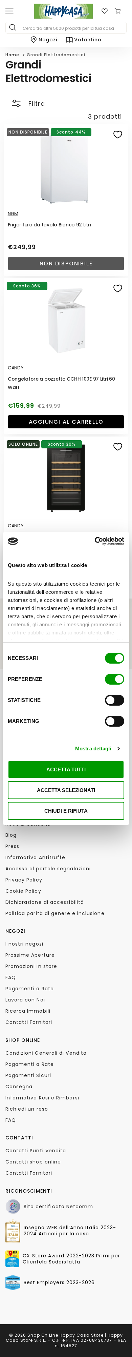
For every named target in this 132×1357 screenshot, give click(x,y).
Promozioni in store (31, 966)
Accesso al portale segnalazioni (48, 868)
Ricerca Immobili (27, 1011)
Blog (11, 835)
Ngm (13, 213)
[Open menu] (9, 11)
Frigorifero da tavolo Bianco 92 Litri (49, 224)
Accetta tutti (66, 769)
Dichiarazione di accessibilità (44, 902)
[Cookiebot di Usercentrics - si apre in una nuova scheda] (95, 541)
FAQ (10, 977)
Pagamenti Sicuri (28, 1075)
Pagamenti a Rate (29, 988)
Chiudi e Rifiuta (66, 811)
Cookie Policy (23, 891)
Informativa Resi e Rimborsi (42, 1097)
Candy (16, 367)
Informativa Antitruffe (35, 857)
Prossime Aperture (30, 955)
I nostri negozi (24, 943)
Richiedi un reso (26, 1109)
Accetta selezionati (66, 790)
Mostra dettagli (93, 748)
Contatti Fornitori (28, 1022)
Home (12, 55)
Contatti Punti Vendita (35, 1150)
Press (12, 846)
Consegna (19, 1086)
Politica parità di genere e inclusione (55, 913)
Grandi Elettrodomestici (56, 55)
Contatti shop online (33, 1161)
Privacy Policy (23, 879)
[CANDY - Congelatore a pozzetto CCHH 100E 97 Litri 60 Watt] (66, 320)
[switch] (114, 679)
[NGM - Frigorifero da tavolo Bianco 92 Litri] (66, 166)
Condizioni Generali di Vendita (46, 1053)
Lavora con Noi (25, 999)
